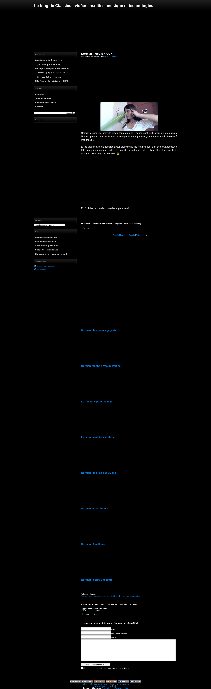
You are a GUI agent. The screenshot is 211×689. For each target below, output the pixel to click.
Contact (39, 106)
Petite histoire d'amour (46, 241)
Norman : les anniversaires (129, 596)
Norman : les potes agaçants (92, 596)
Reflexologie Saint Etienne (118, 684)
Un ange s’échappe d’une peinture (52, 68)
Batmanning (141, 235)
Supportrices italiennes (46, 250)
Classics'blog (100, 686)
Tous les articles (43, 98)
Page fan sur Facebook (45, 267)
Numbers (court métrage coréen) (51, 254)
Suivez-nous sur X (43, 270)
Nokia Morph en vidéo (46, 237)
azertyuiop (98, 684)
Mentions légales (121, 688)
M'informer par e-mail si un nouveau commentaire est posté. (106, 668)
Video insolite (87, 684)
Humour (108, 56)
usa (105, 684)
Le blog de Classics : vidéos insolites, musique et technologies (93, 6)
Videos (114, 56)
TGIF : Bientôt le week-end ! (49, 77)
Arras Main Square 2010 (46, 245)
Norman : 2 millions (111, 596)
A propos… (40, 94)
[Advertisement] (105, 30)
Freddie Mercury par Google (124, 235)
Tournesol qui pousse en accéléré (51, 73)
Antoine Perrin (107, 688)
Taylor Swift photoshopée (47, 64)
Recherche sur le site (45, 102)
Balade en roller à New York (48, 60)
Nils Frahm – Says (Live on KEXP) (51, 81)
